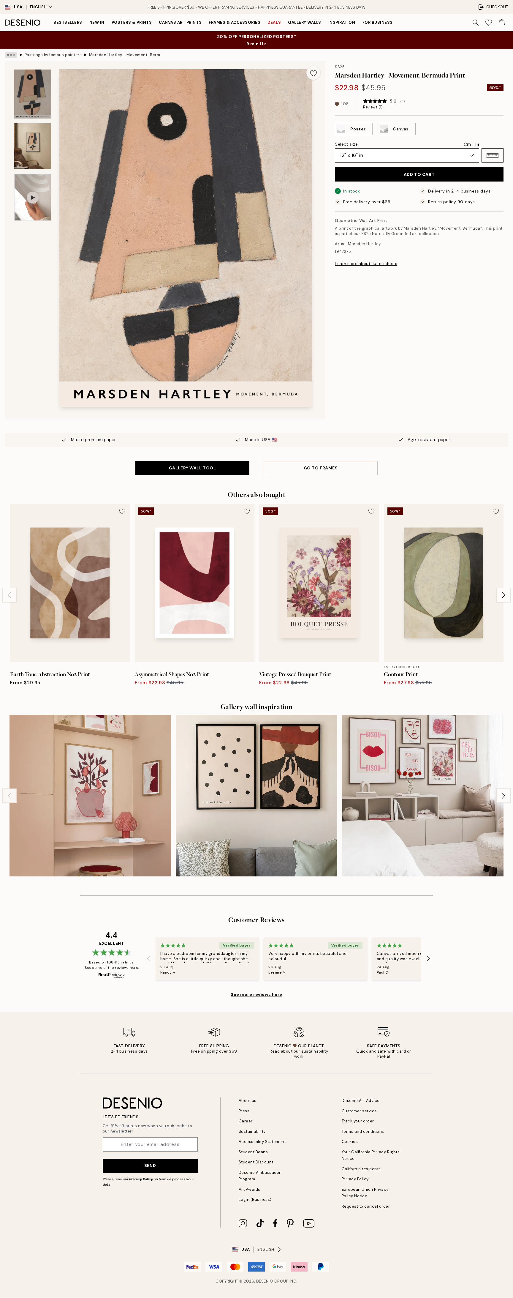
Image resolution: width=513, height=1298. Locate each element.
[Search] (475, 22)
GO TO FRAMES (321, 468)
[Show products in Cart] (501, 22)
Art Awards (249, 1189)
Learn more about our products (366, 263)
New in (96, 22)
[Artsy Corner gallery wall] (90, 795)
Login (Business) (255, 1199)
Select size (346, 144)
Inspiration (341, 22)
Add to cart (419, 174)
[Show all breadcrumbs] (11, 55)
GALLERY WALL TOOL (192, 468)
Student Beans (253, 1152)
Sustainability (252, 1131)
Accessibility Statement (262, 1141)
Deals (274, 22)
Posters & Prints (132, 22)
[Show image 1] (32, 94)
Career (246, 1121)
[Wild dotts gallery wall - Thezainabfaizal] (256, 795)
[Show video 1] (32, 197)
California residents (361, 1168)
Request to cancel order (366, 1206)
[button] (493, 155)
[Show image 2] (32, 146)
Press (244, 1111)
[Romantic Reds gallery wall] (423, 795)
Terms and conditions (363, 1131)
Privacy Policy (141, 1179)
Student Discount (256, 1162)
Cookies (350, 1141)
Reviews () (373, 107)
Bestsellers (67, 22)
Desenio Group (272, 1281)
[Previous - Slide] (9, 595)
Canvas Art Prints (180, 22)
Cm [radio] (467, 144)
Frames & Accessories (234, 22)
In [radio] (477, 144)
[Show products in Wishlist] (488, 22)
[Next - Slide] (503, 595)
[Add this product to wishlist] (313, 73)
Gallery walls (304, 22)
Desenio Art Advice (361, 1100)
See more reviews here (256, 994)
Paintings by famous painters (53, 54)
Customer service (359, 1111)
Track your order (358, 1121)
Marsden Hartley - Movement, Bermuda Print (124, 54)
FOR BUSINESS (377, 22)
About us (247, 1100)
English (38, 7)
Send (150, 1165)
